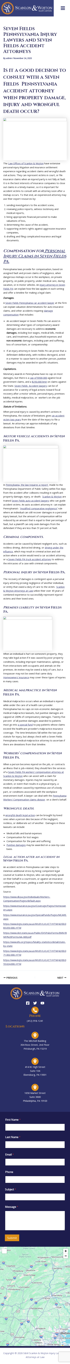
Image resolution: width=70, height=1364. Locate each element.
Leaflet (66, 1344)
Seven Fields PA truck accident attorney (29, 559)
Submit (12, 1238)
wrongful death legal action (20, 815)
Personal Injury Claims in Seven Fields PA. (34, 256)
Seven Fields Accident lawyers (30, 385)
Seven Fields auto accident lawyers (30, 500)
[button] (35, 1296)
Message (11, 1206)
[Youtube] (42, 1003)
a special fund (25, 724)
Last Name (13, 1137)
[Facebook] (28, 1003)
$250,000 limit (39, 381)
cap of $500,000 (38, 377)
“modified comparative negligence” (39, 508)
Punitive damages (16, 845)
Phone (9, 1172)
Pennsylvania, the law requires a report (27, 484)
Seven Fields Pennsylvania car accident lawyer (29, 302)
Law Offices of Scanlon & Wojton (26, 163)
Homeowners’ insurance (16, 677)
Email (9, 1154)
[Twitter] (35, 1003)
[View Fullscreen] (4, 1251)
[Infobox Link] (35, 1015)
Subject (10, 1189)
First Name (13, 1119)
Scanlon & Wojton (52, 496)
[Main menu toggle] (63, 8)
